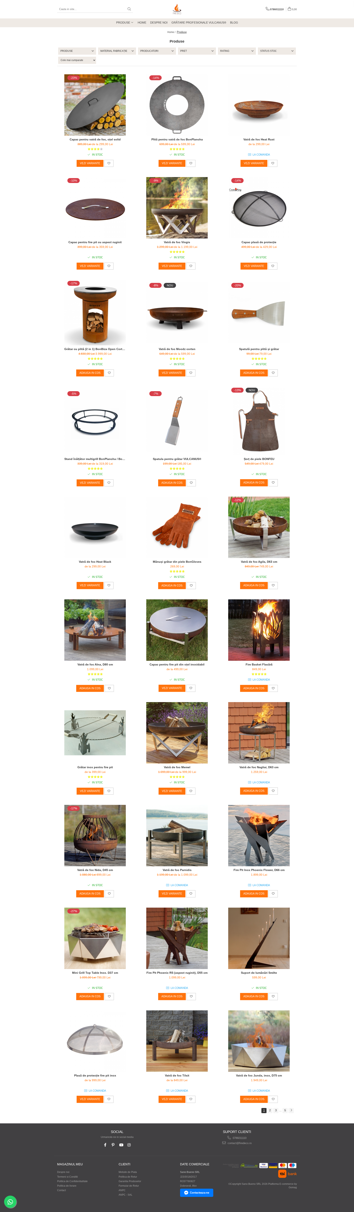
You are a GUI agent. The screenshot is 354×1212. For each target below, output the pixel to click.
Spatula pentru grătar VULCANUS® (177, 459)
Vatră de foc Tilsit (177, 1075)
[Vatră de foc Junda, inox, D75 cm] (259, 1041)
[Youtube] (121, 1145)
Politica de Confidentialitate (72, 1181)
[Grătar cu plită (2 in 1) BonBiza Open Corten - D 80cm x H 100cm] (95, 312)
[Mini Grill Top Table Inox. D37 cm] (95, 938)
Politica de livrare (66, 1185)
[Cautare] (129, 9)
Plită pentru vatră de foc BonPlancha (177, 139)
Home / (171, 32)
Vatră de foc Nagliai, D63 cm (258, 767)
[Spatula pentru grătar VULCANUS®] (177, 421)
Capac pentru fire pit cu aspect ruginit (95, 242)
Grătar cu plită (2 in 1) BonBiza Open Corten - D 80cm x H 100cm (95, 349)
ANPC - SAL (125, 1194)
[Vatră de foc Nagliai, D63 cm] (259, 733)
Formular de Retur (129, 1185)
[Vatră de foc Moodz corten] (177, 312)
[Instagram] (129, 1145)
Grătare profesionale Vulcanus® (198, 22)
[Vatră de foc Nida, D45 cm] (95, 835)
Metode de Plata (128, 1172)
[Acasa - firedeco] (177, 9)
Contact (61, 1190)
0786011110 (239, 1138)
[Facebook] (105, 1145)
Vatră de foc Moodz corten (177, 349)
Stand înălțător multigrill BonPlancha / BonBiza (95, 459)
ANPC (122, 1190)
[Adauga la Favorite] (108, 163)
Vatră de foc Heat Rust (259, 139)
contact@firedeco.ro (239, 1143)
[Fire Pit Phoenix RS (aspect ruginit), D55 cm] (177, 938)
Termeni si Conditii (67, 1176)
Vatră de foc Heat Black (95, 561)
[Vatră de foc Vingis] (177, 207)
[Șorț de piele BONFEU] (259, 421)
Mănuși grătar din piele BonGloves (177, 561)
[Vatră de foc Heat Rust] (259, 105)
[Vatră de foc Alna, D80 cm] (95, 630)
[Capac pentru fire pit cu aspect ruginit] (95, 207)
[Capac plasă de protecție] (259, 207)
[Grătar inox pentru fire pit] (95, 732)
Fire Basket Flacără (259, 664)
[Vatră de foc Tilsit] (177, 1041)
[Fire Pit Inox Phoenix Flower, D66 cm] (259, 835)
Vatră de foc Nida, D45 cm (95, 870)
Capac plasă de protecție (259, 242)
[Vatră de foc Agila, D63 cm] (259, 527)
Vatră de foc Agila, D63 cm (259, 561)
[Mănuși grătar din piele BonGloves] (177, 527)
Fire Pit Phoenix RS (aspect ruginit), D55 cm (177, 972)
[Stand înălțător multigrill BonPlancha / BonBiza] (95, 421)
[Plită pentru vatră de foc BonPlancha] (177, 105)
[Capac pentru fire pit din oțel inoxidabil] (177, 630)
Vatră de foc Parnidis (177, 870)
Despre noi (159, 22)
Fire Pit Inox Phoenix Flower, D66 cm (259, 870)
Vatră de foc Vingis (177, 242)
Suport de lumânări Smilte (259, 972)
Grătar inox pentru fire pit (95, 767)
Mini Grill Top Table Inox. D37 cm (95, 972)
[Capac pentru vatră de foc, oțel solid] (95, 105)
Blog (234, 22)
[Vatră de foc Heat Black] (95, 527)
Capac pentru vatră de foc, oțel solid (95, 139)
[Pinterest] (113, 1145)
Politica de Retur (128, 1176)
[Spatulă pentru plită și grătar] (259, 312)
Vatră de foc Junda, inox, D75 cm (259, 1075)
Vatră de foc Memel (177, 767)
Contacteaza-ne (199, 1192)
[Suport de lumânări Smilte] (259, 938)
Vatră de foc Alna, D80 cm (95, 664)
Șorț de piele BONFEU (259, 459)
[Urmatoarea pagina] (291, 1110)
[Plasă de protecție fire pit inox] (95, 1041)
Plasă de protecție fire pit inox (95, 1075)
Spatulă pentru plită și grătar (259, 349)
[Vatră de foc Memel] (177, 733)
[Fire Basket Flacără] (259, 630)
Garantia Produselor (130, 1181)
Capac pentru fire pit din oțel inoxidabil (177, 664)
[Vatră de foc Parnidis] (177, 835)
